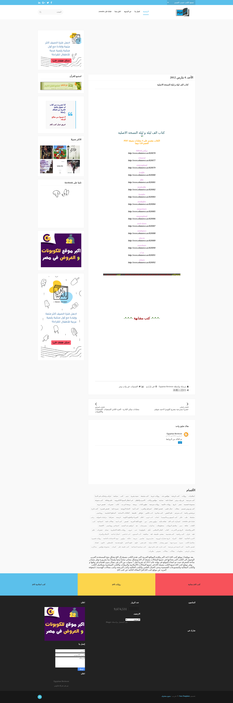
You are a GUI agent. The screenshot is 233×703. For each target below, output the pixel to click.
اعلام (142, 517)
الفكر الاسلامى (158, 530)
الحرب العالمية (190, 538)
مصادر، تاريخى (190, 551)
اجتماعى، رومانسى (112, 526)
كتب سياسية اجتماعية (138, 547)
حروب (130, 530)
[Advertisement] (141, 49)
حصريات (110, 504)
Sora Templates (184, 696)
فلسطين (110, 543)
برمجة (135, 504)
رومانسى (99, 513)
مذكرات (151, 526)
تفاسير (142, 538)
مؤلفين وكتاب (152, 500)
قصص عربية (101, 504)
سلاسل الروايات (171, 526)
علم (93, 530)
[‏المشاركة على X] (179, 390)
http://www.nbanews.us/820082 (141, 189)
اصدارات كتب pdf (174, 521)
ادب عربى (149, 517)
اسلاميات (192, 496)
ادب (93, 521)
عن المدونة (127, 11)
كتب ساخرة (159, 513)
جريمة (135, 538)
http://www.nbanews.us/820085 (141, 211)
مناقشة (145, 534)
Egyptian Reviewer (174, 434)
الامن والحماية (190, 530)
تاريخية (118, 517)
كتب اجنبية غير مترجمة (175, 547)
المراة (174, 538)
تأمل (149, 530)
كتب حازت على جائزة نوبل (157, 547)
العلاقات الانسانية (124, 513)
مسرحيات (143, 526)
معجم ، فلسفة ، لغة (157, 534)
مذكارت (94, 547)
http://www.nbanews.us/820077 (141, 160)
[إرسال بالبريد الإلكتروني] (184, 390)
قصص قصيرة (104, 509)
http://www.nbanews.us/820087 (141, 226)
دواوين (123, 538)
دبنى (180, 526)
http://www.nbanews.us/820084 (141, 204)
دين (146, 521)
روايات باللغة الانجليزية (118, 530)
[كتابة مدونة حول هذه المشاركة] (182, 390)
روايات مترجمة (154, 504)
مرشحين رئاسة (189, 513)
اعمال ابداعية (115, 534)
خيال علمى (168, 509)
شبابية (161, 500)
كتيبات (114, 547)
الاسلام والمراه (104, 534)
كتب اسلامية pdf (38, 584)
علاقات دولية (153, 543)
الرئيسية (146, 11)
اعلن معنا (118, 11)
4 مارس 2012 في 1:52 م (174, 436)
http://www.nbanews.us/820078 (141, 153)
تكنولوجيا (142, 530)
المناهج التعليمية (110, 513)
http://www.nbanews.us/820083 (141, 197)
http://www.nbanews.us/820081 (141, 182)
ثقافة (186, 526)
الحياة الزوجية (125, 509)
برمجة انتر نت (126, 504)
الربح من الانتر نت (177, 530)
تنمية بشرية (134, 496)
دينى (127, 496)
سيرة (181, 543)
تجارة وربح (150, 538)
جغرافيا (111, 517)
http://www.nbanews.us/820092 (141, 262)
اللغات (192, 526)
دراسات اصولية (102, 517)
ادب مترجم (178, 513)
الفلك (180, 538)
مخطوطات (160, 526)
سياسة (115, 496)
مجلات (177, 509)
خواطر (141, 513)
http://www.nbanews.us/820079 (141, 168)
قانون (103, 543)
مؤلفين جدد (165, 496)
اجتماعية (100, 521)
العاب (167, 530)
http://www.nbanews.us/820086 (141, 219)
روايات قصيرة (96, 538)
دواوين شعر (153, 521)
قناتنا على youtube (105, 11)
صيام (106, 530)
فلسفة (134, 513)
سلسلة (192, 517)
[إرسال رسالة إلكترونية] (142, 387)
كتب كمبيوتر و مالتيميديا (169, 517)
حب (135, 530)
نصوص (158, 551)
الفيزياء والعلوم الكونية (130, 517)
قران (188, 534)
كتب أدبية (135, 509)
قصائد (97, 543)
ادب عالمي (149, 513)
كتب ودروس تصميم (188, 509)
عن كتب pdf (122, 570)
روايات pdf (116, 584)
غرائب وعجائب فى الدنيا (103, 496)
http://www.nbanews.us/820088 (141, 233)
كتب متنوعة (99, 500)
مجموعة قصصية (189, 504)
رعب (92, 517)
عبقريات (100, 530)
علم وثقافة (108, 500)
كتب (121, 496)
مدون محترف (166, 696)
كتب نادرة (94, 509)
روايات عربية (155, 496)
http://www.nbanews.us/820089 (141, 240)
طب (186, 517)
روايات (184, 496)
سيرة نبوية (173, 543)
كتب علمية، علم (123, 547)
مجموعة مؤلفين (104, 547)
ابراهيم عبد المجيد (127, 526)
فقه (193, 534)
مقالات (165, 551)
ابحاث (157, 517)
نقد (137, 526)
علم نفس (143, 543)
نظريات (151, 551)
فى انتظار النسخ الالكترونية (124, 500)
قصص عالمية (190, 547)
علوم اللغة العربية (136, 521)
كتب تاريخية (175, 496)
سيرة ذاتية (115, 509)
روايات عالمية (166, 504)
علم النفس (168, 513)
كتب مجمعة (145, 496)
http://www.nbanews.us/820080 (141, 175)
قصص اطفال (158, 509)
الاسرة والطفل (140, 500)
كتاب (117, 504)
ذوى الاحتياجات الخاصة (110, 538)
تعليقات (189, 641)
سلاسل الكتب (190, 543)
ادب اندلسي (126, 534)
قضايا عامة (169, 500)
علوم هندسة (119, 543)
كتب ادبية (119, 521)
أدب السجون (136, 534)
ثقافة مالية (162, 521)
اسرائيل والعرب (146, 509)
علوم (136, 543)
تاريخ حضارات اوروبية (163, 538)
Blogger (108, 622)
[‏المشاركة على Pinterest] (174, 390)
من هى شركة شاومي (61, 686)
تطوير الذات (143, 504)
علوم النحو (128, 543)
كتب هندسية (170, 534)
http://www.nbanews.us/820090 (141, 248)
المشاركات (187, 637)
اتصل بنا (137, 11)
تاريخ (174, 504)
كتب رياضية (180, 534)
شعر (180, 504)
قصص (126, 521)
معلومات (180, 551)
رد (180, 442)
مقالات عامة (109, 521)
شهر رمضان (164, 543)
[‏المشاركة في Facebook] (177, 390)
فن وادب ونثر (124, 387)
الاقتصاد (101, 526)
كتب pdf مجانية (194, 584)
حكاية (129, 538)
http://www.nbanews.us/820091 (141, 255)
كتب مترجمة (190, 500)
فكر (181, 517)
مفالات (172, 551)
